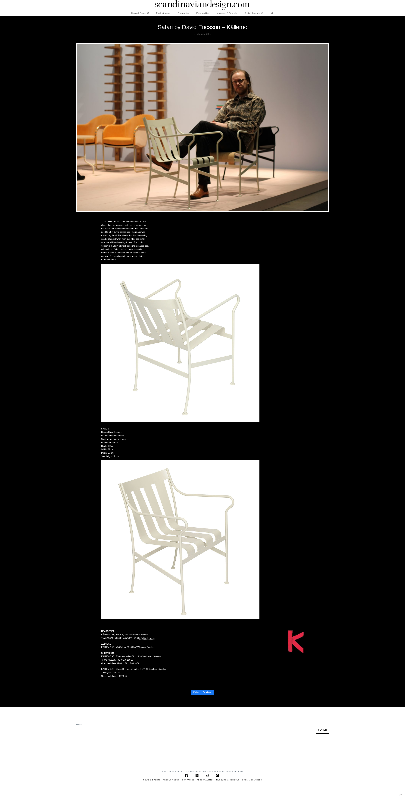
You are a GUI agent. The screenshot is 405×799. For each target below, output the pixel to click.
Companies (188, 780)
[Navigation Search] (271, 13)
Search (79, 725)
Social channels (252, 780)
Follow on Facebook (202, 692)
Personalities (205, 780)
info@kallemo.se (147, 638)
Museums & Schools (228, 780)
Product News (171, 780)
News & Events (152, 780)
